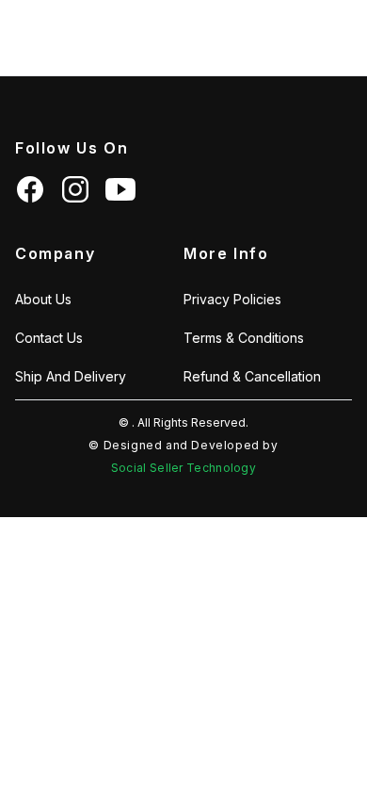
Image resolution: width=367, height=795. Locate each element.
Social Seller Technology (183, 468)
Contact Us (49, 338)
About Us (43, 299)
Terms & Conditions (244, 338)
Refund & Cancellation (252, 376)
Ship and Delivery (70, 376)
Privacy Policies (232, 299)
